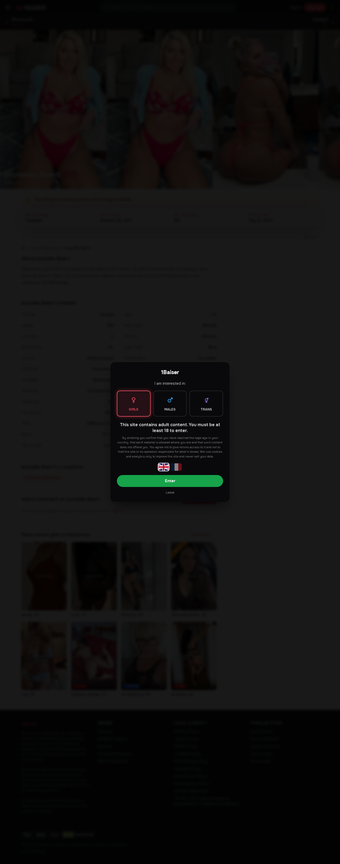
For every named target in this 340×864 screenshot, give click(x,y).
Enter (170, 480)
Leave (170, 492)
